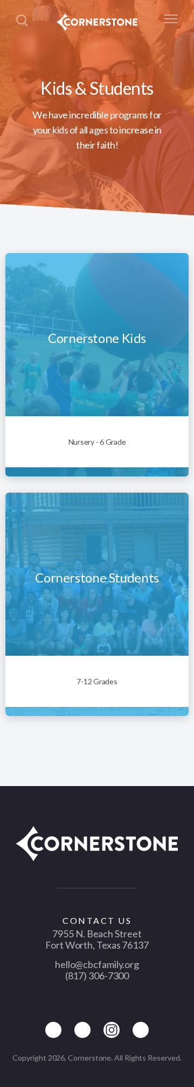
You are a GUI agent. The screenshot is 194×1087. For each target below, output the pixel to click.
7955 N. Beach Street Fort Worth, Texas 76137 (97, 939)
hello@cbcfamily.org (97, 964)
